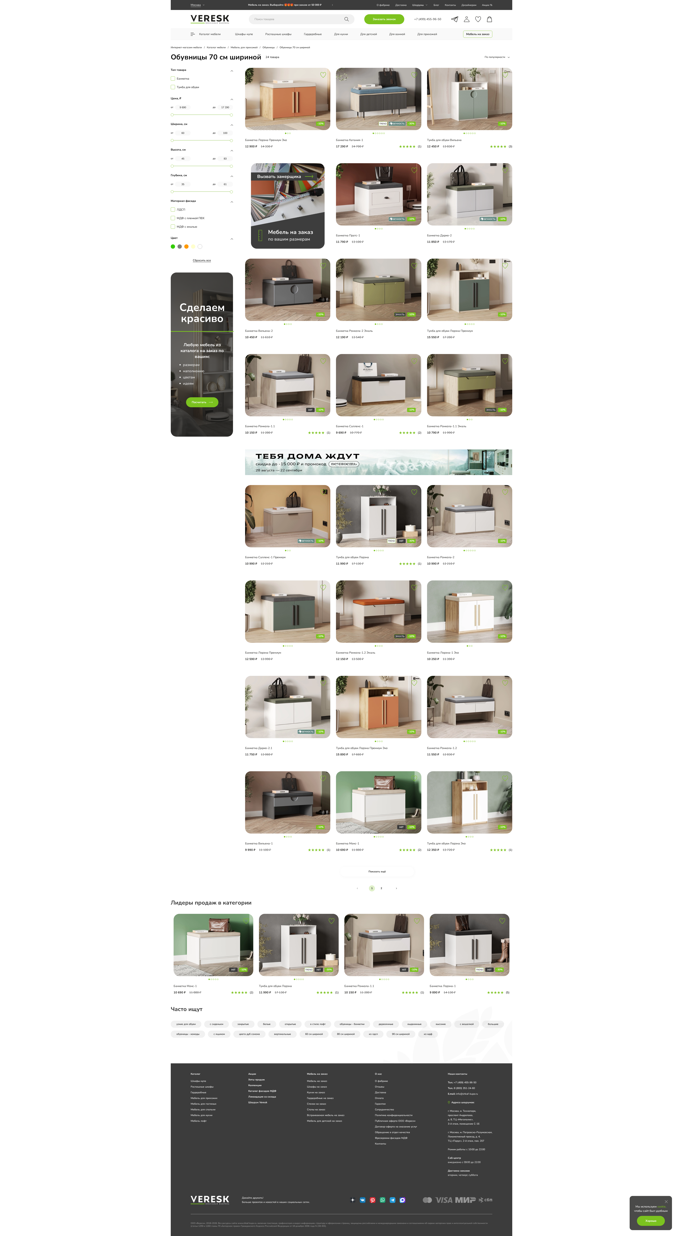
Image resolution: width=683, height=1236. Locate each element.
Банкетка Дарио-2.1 (258, 748)
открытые (290, 1024)
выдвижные (414, 1024)
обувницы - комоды (187, 1034)
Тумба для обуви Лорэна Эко (446, 843)
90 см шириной (401, 1034)
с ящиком (219, 1034)
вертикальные (282, 1034)
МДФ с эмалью (187, 227)
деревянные (386, 1024)
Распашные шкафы (202, 1086)
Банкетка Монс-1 (347, 843)
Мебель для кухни (201, 1115)
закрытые (243, 1024)
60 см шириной (314, 1034)
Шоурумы (418, 5)
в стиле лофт (317, 1024)
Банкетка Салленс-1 (350, 426)
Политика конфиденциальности (393, 1115)
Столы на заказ (316, 1109)
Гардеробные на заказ (320, 1098)
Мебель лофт (199, 1121)
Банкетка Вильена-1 (259, 843)
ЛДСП (181, 210)
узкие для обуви (186, 1024)
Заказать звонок (384, 19)
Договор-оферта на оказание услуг (396, 1126)
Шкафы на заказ (317, 1086)
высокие (441, 1024)
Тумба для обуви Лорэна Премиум (450, 331)
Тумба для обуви (188, 87)
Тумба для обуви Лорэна (352, 557)
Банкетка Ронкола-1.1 (260, 426)
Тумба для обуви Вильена (444, 140)
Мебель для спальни (203, 1109)
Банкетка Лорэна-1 (443, 986)
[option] (290, 5)
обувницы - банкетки (352, 1024)
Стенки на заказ (316, 1104)
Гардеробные (198, 1092)
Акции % (487, 5)
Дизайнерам (469, 5)
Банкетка (183, 79)
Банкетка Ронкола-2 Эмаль (354, 331)
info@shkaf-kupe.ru (467, 1094)
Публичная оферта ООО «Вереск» (395, 1121)
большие (493, 1024)
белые (267, 1024)
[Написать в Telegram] (454, 19)
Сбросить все (202, 260)
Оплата (379, 1098)
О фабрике (383, 5)
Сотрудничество (384, 1109)
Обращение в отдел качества (392, 1132)
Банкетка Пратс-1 (348, 235)
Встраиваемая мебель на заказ (325, 1115)
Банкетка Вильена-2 (259, 331)
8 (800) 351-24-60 (464, 1088)
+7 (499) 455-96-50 (465, 1082)
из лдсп (373, 1034)
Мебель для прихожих (204, 1098)
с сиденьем (216, 1024)
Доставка (401, 5)
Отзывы (379, 1086)
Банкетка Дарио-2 (439, 235)
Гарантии (380, 1104)
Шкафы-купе (198, 1081)
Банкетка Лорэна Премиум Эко (266, 140)
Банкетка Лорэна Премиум (263, 653)
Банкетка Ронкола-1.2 (442, 748)
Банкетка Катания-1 (349, 140)
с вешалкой (467, 1024)
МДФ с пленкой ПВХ (190, 218)
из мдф (428, 1034)
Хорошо (650, 1221)
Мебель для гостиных (203, 1104)
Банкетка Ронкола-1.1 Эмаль (446, 426)
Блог (436, 5)
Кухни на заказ (316, 1092)
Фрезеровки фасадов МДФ (391, 1138)
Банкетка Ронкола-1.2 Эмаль (355, 653)
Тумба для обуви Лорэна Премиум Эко (362, 748)
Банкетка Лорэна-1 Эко (443, 653)
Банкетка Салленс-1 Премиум (265, 557)
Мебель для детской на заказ (324, 1121)
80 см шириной (346, 1034)
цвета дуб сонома (249, 1034)
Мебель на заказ (317, 1081)
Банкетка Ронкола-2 (440, 557)
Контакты (450, 5)
